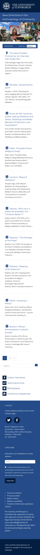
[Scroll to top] (36, 543)
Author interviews (16, 377)
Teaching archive (15, 383)
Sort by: (22, 46)
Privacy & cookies (13, 496)
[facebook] (17, 420)
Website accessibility (14, 501)
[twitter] (9, 420)
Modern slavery (12, 498)
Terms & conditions (14, 493)
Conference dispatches (18, 394)
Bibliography (13, 388)
